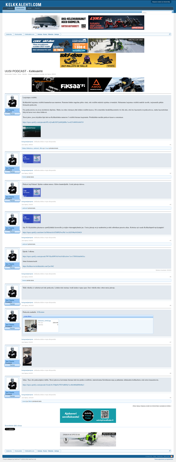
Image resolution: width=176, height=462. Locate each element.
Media (29, 8)
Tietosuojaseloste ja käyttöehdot (163, 459)
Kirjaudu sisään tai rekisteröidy (161, 2)
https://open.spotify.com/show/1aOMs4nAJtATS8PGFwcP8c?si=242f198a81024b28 (52, 232)
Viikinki (30, 401)
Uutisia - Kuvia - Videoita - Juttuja (22, 74)
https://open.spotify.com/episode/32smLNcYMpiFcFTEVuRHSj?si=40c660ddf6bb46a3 (53, 385)
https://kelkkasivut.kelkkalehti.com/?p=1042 (38, 266)
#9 (170, 397)
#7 (170, 342)
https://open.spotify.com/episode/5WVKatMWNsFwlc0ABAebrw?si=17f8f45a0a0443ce (54, 256)
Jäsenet (37, 8)
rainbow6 (36, 148)
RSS (171, 456)
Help (154, 456)
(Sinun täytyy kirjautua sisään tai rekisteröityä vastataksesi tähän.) (152, 406)
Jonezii (24, 401)
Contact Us (148, 456)
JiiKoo (41, 148)
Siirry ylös (167, 456)
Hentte (24, 177)
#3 (170, 204)
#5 (170, 277)
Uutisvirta (10, 8)
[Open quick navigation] (169, 34)
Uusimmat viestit (22, 11)
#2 (170, 173)
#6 (170, 305)
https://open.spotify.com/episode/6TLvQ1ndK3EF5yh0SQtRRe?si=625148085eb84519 (53, 122)
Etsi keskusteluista (10, 11)
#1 (170, 144)
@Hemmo (40, 312)
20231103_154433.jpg (44, 320)
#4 (170, 240)
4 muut (47, 148)
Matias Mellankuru (27, 148)
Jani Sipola (48, 74)
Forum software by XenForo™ (19, 459)
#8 (170, 373)
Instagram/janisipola (27, 141)
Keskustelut (20, 8)
